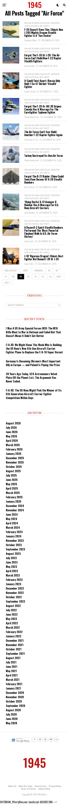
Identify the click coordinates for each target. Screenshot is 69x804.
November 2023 (15, 541)
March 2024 (13, 528)
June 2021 (11, 667)
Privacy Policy (55, 786)
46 (57, 270)
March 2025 (13, 493)
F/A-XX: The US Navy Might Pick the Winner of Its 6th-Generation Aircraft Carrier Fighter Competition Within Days (34, 394)
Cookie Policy (44, 788)
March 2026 (13, 445)
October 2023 (14, 545)
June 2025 (12, 480)
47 (6, 276)
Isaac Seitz (29, 241)
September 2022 (15, 601)
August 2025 (13, 471)
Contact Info (40, 786)
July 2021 (11, 662)
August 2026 (13, 423)
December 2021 (15, 641)
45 (49, 270)
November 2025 (15, 462)
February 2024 (14, 532)
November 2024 (15, 510)
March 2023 (13, 575)
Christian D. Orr (31, 139)
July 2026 (11, 428)
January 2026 (13, 454)
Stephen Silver (30, 40)
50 (28, 276)
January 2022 (13, 636)
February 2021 (14, 684)
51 (36, 276)
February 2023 (14, 580)
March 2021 (12, 680)
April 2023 (12, 571)
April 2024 (12, 523)
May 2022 (11, 619)
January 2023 (13, 584)
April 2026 (12, 441)
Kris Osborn (29, 187)
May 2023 (11, 567)
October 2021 (13, 649)
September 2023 (15, 549)
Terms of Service (28, 788)
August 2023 (13, 554)
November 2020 (15, 697)
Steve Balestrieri (31, 117)
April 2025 (12, 488)
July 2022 (11, 610)
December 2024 (15, 506)
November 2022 (15, 593)
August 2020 (13, 710)
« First (25, 270)
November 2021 (14, 645)
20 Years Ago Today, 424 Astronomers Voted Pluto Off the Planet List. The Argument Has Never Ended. (31, 377)
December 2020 (15, 693)
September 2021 (15, 654)
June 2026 (12, 432)
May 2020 (11, 723)
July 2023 (11, 558)
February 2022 (14, 632)
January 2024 (13, 536)
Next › (59, 276)
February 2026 (14, 449)
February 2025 (14, 497)
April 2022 (12, 623)
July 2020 (11, 714)
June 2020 (12, 719)
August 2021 (13, 658)
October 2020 (14, 701)
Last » (7, 282)
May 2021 (11, 671)
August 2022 (13, 606)
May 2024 (11, 519)
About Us (12, 786)
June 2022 (12, 614)
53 (50, 276)
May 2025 (11, 484)
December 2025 (15, 458)
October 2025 (14, 467)
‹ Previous (38, 270)
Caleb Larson (30, 91)
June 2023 (12, 562)
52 (43, 276)
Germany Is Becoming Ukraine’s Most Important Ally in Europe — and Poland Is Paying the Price (33, 363)
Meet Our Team (25, 786)
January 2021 (13, 688)
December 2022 (15, 588)
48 (13, 276)
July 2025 (11, 475)
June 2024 (12, 514)
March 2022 (13, 627)
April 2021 (12, 675)
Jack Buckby (29, 66)
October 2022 (14, 597)
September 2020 (15, 706)
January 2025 (13, 501)
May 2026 (11, 436)
